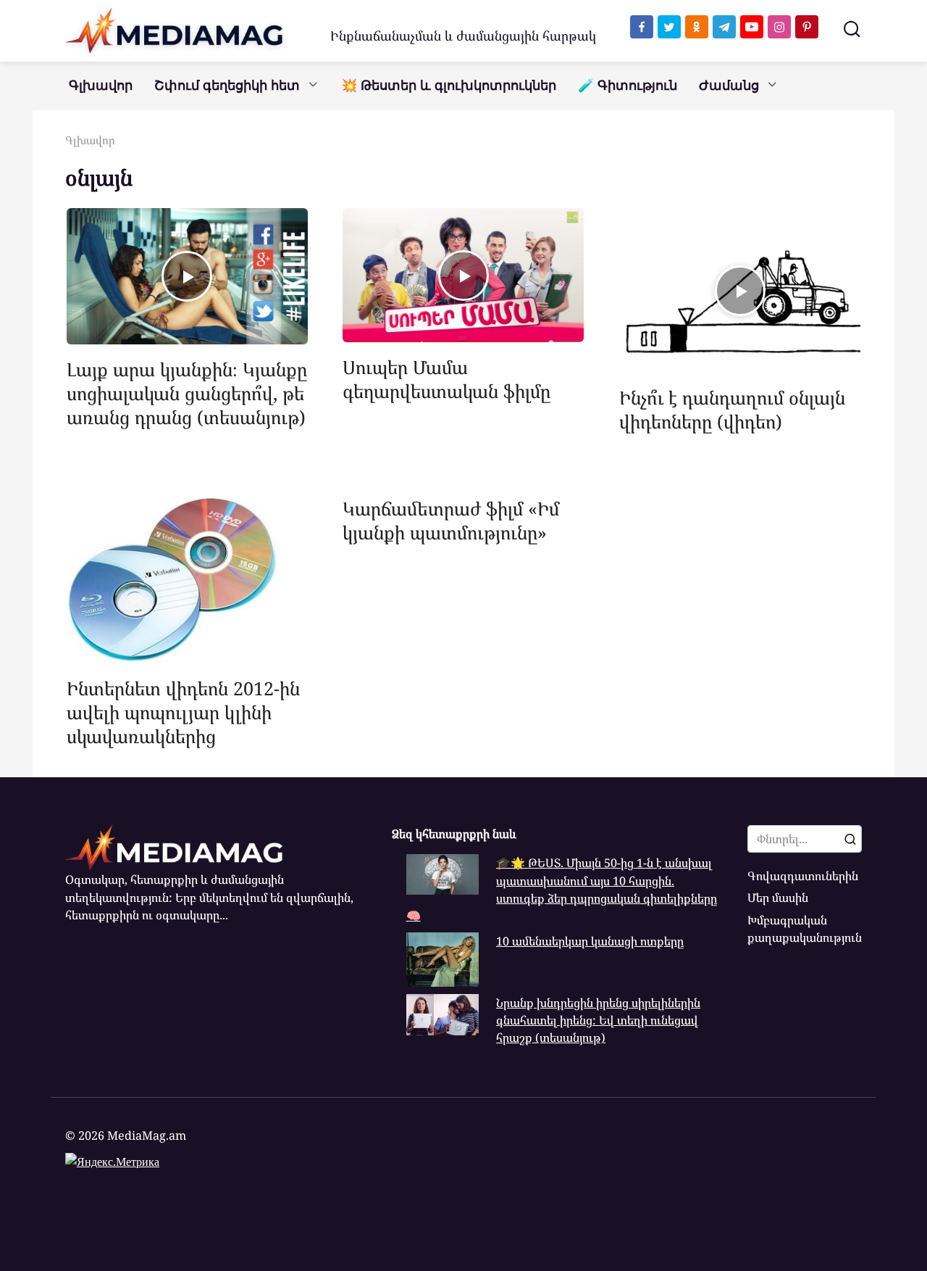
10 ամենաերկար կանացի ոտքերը (590, 941)
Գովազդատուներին (802, 876)
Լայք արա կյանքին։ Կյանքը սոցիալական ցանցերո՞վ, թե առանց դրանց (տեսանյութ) (187, 393)
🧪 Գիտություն (627, 85)
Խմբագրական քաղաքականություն (804, 928)
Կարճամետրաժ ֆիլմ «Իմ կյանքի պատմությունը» (451, 520)
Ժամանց (729, 85)
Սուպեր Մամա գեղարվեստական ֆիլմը (446, 379)
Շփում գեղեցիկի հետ (227, 85)
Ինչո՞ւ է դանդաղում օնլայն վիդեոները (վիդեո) (732, 409)
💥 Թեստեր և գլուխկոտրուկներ (448, 85)
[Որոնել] (850, 839)
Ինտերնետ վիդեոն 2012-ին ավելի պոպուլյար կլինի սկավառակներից (183, 712)
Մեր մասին (777, 898)
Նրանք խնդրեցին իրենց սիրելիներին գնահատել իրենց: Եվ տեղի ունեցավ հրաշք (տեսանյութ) (598, 1020)
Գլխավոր (101, 85)
